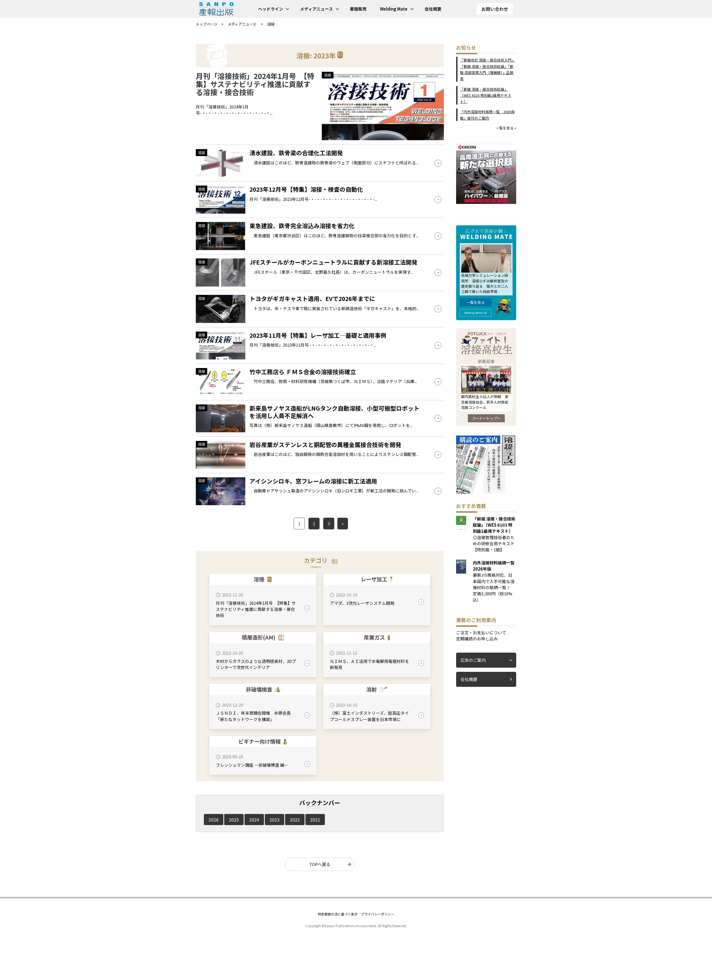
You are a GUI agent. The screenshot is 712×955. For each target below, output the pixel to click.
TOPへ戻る (319, 864)
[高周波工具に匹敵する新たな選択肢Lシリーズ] (486, 202)
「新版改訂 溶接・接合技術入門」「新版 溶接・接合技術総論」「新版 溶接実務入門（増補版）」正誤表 (487, 69)
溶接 (271, 24)
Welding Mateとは (475, 313)
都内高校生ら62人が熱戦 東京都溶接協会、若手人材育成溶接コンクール (484, 402)
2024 (254, 819)
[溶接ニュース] (486, 492)
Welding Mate (393, 9)
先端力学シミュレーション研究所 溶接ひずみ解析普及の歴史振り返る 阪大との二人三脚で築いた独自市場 (484, 283)
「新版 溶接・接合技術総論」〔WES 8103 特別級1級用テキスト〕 (485, 95)
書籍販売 (358, 9)
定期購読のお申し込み (477, 638)
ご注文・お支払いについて (481, 632)
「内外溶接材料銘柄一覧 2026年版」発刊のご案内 (487, 114)
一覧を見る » (506, 127)
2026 (214, 819)
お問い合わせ (494, 9)
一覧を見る (476, 302)
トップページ (206, 24)
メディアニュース (316, 9)
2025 (234, 819)
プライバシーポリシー (377, 914)
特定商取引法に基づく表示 (338, 914)
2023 (275, 819)
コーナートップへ (486, 418)
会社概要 (433, 9)
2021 (315, 819)
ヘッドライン (270, 9)
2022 (295, 819)
